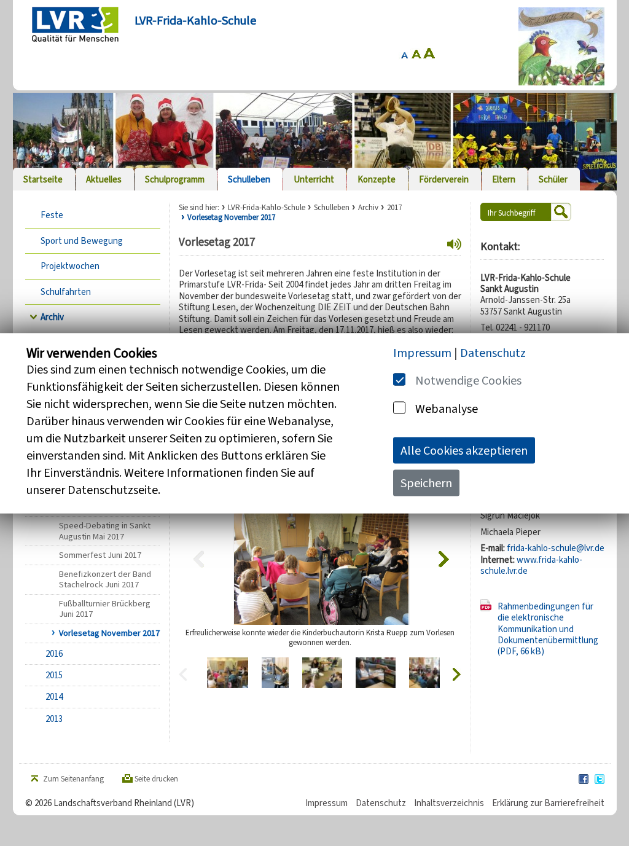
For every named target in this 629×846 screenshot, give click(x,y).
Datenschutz (381, 803)
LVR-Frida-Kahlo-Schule (266, 208)
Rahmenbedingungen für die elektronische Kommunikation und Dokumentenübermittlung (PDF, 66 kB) (548, 629)
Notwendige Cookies (468, 380)
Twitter (600, 779)
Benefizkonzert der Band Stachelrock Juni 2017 (105, 579)
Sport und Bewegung (82, 241)
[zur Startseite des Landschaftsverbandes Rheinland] (75, 24)
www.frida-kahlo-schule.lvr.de (531, 565)
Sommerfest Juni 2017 (100, 555)
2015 (54, 675)
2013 (54, 719)
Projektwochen (70, 266)
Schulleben (332, 208)
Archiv (52, 317)
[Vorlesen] (454, 244)
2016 (54, 654)
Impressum (326, 803)
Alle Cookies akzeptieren (464, 450)
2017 (394, 208)
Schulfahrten (66, 292)
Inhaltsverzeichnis (449, 803)
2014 (54, 697)
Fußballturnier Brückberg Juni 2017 (104, 609)
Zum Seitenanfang (73, 779)
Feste (52, 215)
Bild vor (445, 559)
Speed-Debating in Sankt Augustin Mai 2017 (104, 531)
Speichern (426, 482)
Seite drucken (156, 779)
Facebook (584, 779)
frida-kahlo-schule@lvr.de (555, 548)
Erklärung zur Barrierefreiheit (548, 803)
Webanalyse (446, 408)
